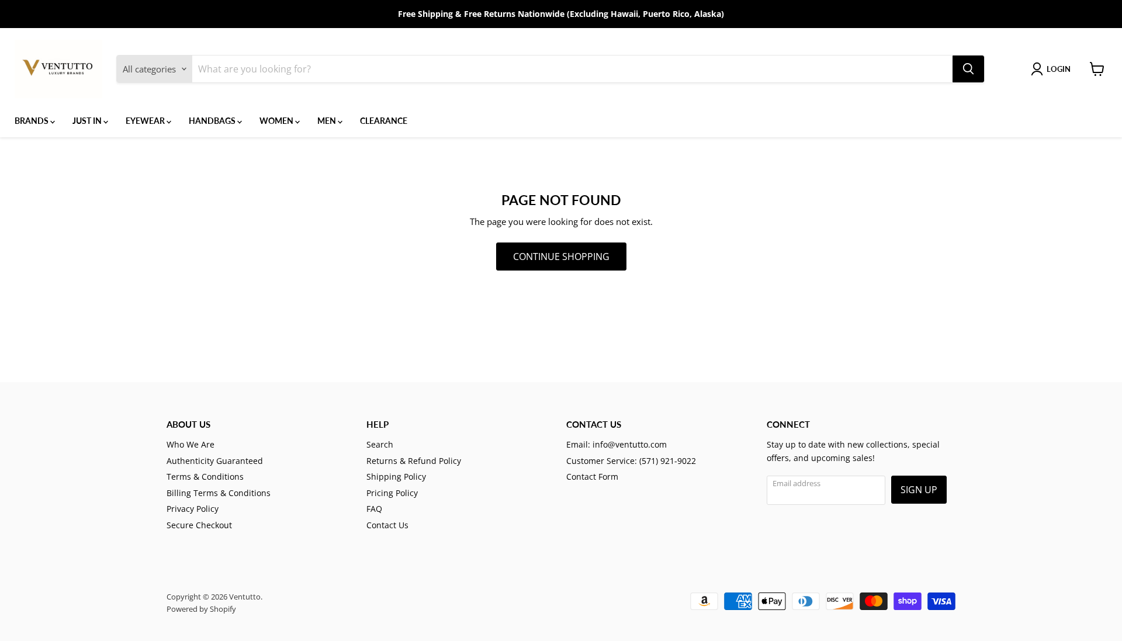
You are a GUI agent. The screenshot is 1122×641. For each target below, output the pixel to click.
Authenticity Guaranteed (215, 460)
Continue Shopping (561, 256)
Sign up (919, 489)
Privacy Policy (193, 508)
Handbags (213, 121)
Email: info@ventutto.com (616, 444)
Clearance (383, 121)
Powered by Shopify (201, 609)
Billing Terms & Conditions (219, 492)
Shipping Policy (396, 476)
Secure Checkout (199, 525)
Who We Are (190, 444)
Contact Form (592, 476)
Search (379, 444)
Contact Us (387, 525)
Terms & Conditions (205, 476)
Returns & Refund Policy (413, 460)
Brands (32, 121)
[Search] (968, 69)
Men (327, 121)
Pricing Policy (392, 492)
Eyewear (146, 121)
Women (277, 121)
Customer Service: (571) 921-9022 (631, 460)
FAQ (374, 508)
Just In (87, 121)
